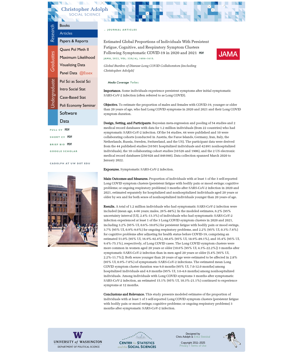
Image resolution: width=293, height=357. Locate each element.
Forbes (134, 82)
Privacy (184, 345)
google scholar (64, 151)
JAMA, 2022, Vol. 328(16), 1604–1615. (129, 58)
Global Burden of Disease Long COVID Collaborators (142, 66)
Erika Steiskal (202, 336)
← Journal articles (120, 30)
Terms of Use (198, 345)
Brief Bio (57, 144)
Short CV (57, 137)
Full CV (56, 130)
